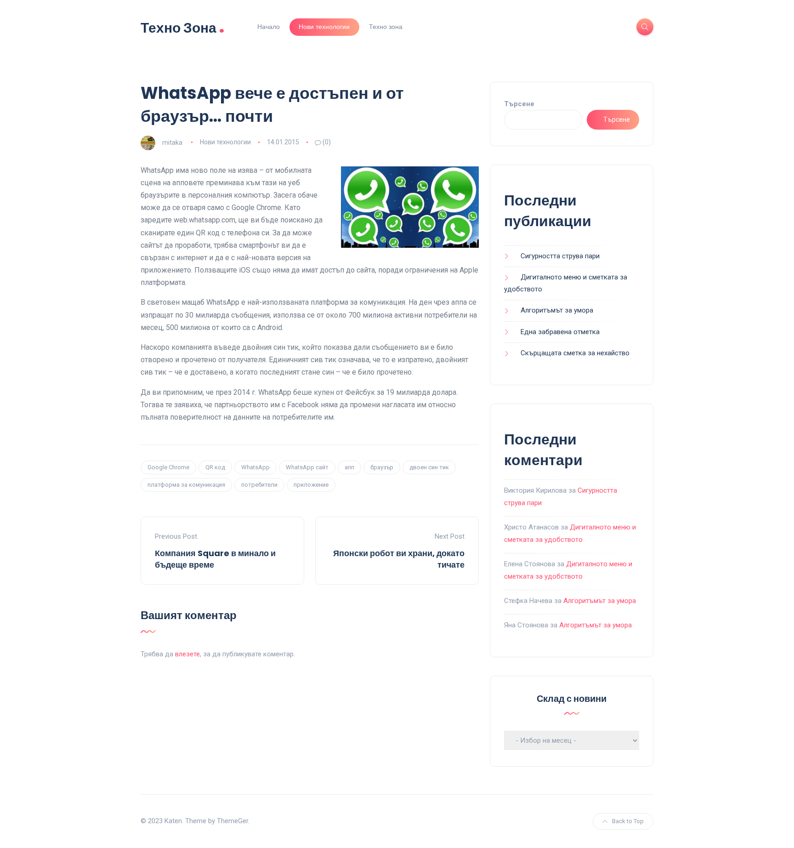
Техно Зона (183, 27)
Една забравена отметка (560, 332)
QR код (215, 467)
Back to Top (628, 821)
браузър (381, 467)
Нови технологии (324, 26)
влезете (187, 654)
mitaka (172, 142)
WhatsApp (255, 467)
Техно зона (386, 26)
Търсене (519, 104)
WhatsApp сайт (307, 467)
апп (349, 467)
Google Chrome (168, 467)
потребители (259, 484)
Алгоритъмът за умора (557, 310)
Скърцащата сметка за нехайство (575, 353)
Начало (268, 26)
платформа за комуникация (186, 484)
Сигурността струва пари (560, 256)
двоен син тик (429, 467)
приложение (311, 484)
